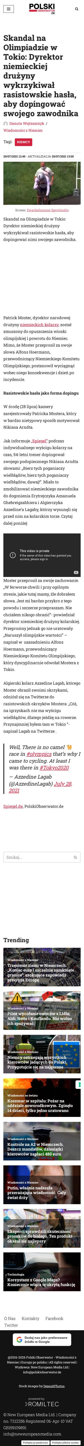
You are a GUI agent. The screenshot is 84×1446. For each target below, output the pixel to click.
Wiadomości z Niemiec (23, 130)
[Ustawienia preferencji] (79, 1084)
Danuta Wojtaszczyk (26, 123)
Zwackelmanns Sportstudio (48, 210)
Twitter (11, 1325)
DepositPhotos (54, 1386)
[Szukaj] (76, 9)
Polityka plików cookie (65, 1442)
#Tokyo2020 (54, 767)
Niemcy (23, 142)
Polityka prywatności (35, 1442)
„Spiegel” (39, 440)
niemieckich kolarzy (39, 324)
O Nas (9, 1318)
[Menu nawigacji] (8, 9)
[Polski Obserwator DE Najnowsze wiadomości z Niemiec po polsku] (42, 9)
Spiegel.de (13, 806)
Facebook (54, 1318)
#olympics (38, 753)
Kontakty (30, 1318)
